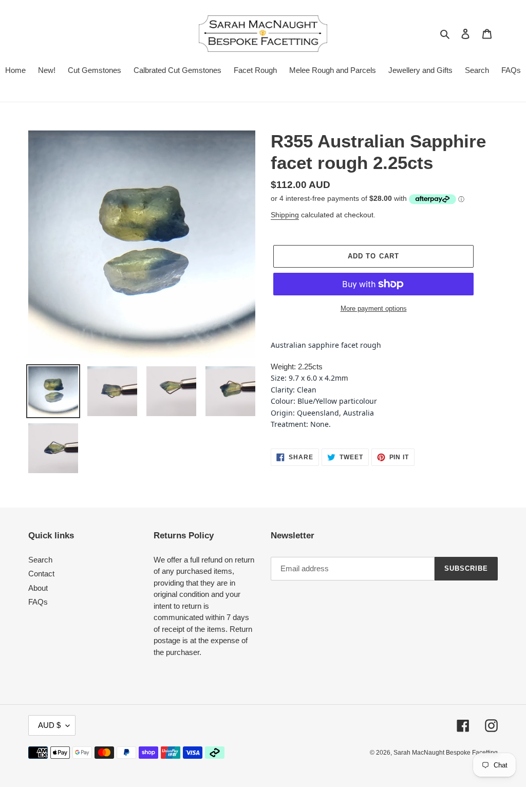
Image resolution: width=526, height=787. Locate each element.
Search (40, 559)
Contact (41, 573)
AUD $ (49, 725)
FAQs (38, 601)
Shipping (285, 215)
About (38, 588)
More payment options (374, 308)
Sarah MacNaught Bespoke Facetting (445, 752)
